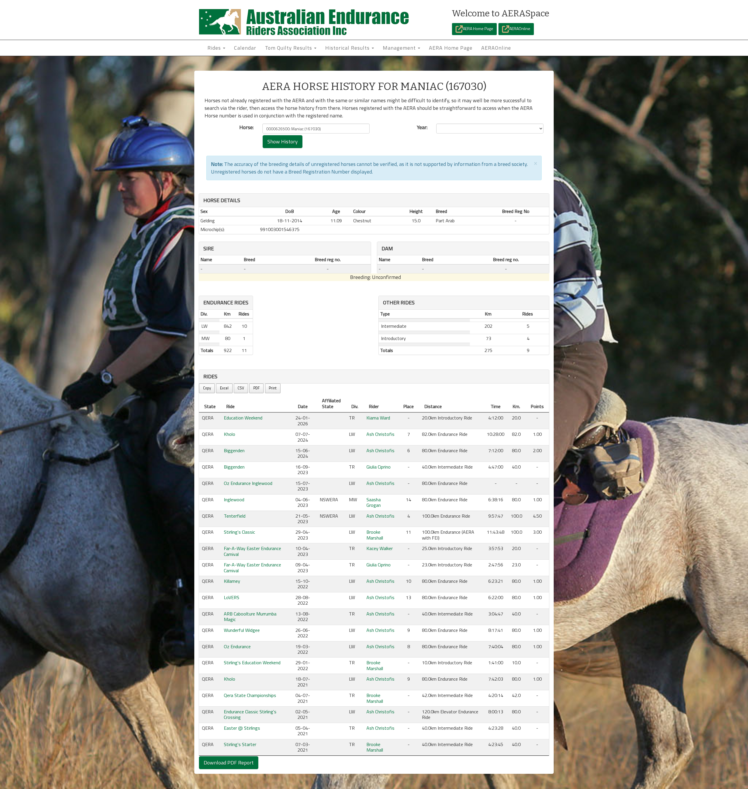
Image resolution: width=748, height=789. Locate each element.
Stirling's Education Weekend (252, 662)
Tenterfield (234, 515)
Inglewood (234, 499)
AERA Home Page (478, 28)
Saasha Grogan (373, 502)
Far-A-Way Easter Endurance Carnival (252, 551)
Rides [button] (214, 48)
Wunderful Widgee (242, 630)
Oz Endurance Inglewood (248, 483)
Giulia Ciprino (378, 466)
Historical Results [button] (348, 48)
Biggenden (234, 450)
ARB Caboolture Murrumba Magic (250, 616)
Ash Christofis (380, 434)
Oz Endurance (237, 646)
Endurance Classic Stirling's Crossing (250, 714)
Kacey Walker (379, 548)
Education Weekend (243, 417)
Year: (422, 127)
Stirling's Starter (240, 744)
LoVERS (231, 597)
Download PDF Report (229, 763)
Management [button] (400, 48)
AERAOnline (519, 28)
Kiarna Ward (378, 417)
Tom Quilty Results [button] (289, 48)
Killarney (232, 581)
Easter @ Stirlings (242, 727)
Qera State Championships (250, 695)
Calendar (245, 48)
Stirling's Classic (239, 531)
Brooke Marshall (374, 534)
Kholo (229, 434)
